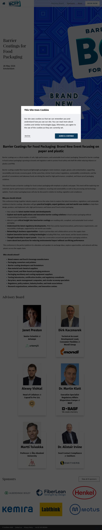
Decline (27, 136)
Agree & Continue (66, 136)
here (54, 125)
